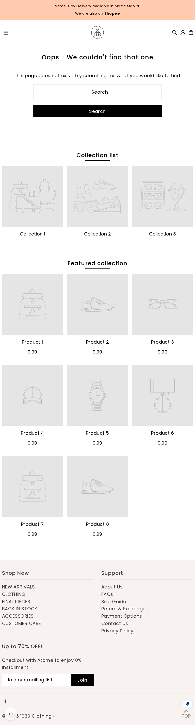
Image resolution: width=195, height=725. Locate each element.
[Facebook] (6, 701)
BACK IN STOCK (19, 608)
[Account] (183, 32)
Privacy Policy (117, 631)
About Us (112, 587)
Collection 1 (32, 234)
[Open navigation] (42, 32)
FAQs (107, 594)
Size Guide (113, 601)
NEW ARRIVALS (18, 587)
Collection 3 (162, 234)
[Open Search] (174, 32)
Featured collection (97, 263)
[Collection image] (32, 196)
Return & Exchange (123, 608)
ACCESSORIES (18, 616)
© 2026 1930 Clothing (27, 716)
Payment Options (121, 616)
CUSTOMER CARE (21, 623)
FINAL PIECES (16, 601)
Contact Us (114, 623)
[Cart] (191, 32)
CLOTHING (14, 594)
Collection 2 (97, 234)
